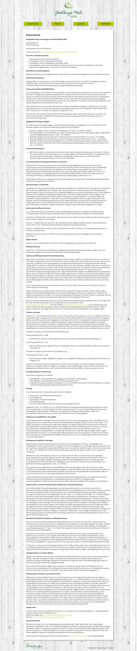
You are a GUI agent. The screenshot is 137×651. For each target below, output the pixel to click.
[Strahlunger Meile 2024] (68, 10)
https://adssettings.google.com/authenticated (49, 617)
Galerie (81, 23)
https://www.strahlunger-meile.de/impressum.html (59, 52)
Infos (58, 23)
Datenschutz (101, 648)
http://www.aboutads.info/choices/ (38, 305)
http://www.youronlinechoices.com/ (75, 305)
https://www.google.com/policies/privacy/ (57, 615)
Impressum (92, 648)
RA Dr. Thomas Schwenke (79, 636)
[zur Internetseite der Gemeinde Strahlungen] (36, 646)
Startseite (33, 23)
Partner (105, 23)
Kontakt (110, 648)
